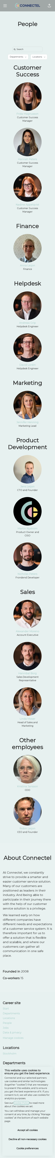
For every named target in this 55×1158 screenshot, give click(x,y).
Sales (27, 591)
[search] (28, 49)
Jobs (6, 1027)
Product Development (27, 443)
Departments (11, 1013)
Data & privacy (12, 1032)
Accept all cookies (27, 1130)
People (7, 1023)
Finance (27, 225)
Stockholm (9, 1053)
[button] (49, 6)
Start (6, 1008)
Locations (9, 1018)
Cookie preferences (27, 1148)
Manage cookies (13, 1038)
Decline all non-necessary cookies (27, 1139)
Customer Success (27, 71)
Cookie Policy (21, 1103)
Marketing (27, 382)
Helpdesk (27, 283)
